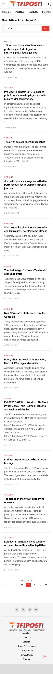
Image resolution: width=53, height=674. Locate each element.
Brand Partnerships (27, 646)
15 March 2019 (11, 78)
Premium (6, 12)
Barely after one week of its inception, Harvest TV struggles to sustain (25, 361)
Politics (19, 12)
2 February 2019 (12, 445)
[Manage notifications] (45, 656)
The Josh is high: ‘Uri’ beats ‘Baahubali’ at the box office (25, 272)
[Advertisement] (26, 668)
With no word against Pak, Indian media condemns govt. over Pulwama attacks (25, 229)
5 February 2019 (12, 299)
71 (35, 584)
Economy (33, 12)
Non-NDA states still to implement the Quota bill (25, 315)
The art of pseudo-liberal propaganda (24, 142)
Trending (8, 88)
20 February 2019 (12, 213)
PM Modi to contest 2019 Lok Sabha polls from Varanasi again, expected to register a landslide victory (25, 95)
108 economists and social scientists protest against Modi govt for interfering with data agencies (24, 49)
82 (46, 584)
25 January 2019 (12, 527)
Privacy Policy (26, 655)
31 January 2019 (12, 484)
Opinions (8, 138)
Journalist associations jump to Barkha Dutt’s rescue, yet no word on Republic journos (25, 184)
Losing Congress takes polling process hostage (25, 461)
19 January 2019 (12, 570)
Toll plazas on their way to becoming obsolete (24, 500)
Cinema (7, 266)
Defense (46, 12)
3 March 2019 (11, 167)
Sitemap (26, 659)
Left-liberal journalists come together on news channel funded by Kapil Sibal (25, 543)
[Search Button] (45, 28)
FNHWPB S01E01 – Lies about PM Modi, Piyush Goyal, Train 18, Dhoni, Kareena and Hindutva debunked (26, 406)
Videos (7, 398)
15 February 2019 (12, 256)
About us (26, 633)
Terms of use (26, 650)
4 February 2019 (12, 345)
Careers (26, 641)
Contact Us (26, 637)
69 (22, 584)
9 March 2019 (11, 128)
